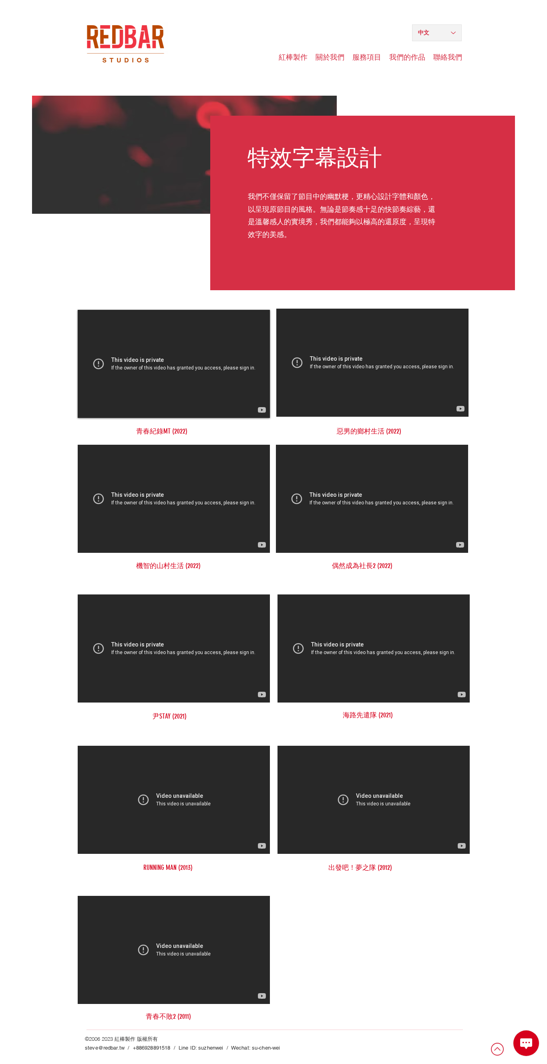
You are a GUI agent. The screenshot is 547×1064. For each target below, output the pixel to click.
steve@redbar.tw (105, 1048)
